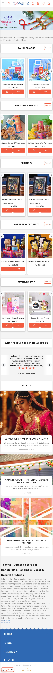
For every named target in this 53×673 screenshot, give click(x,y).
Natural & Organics (26, 224)
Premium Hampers (26, 106)
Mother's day (26, 282)
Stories (26, 385)
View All (48, 48)
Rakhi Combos (26, 48)
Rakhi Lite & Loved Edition (13, 84)
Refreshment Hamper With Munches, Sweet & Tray (19, 143)
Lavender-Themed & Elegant (13, 318)
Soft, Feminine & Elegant (40, 318)
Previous (3, 365)
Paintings (26, 163)
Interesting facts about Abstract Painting (26, 542)
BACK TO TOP (26, 670)
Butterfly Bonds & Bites (40, 84)
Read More (5, 620)
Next (49, 365)
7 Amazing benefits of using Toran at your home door (26, 481)
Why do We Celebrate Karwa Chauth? (26, 439)
